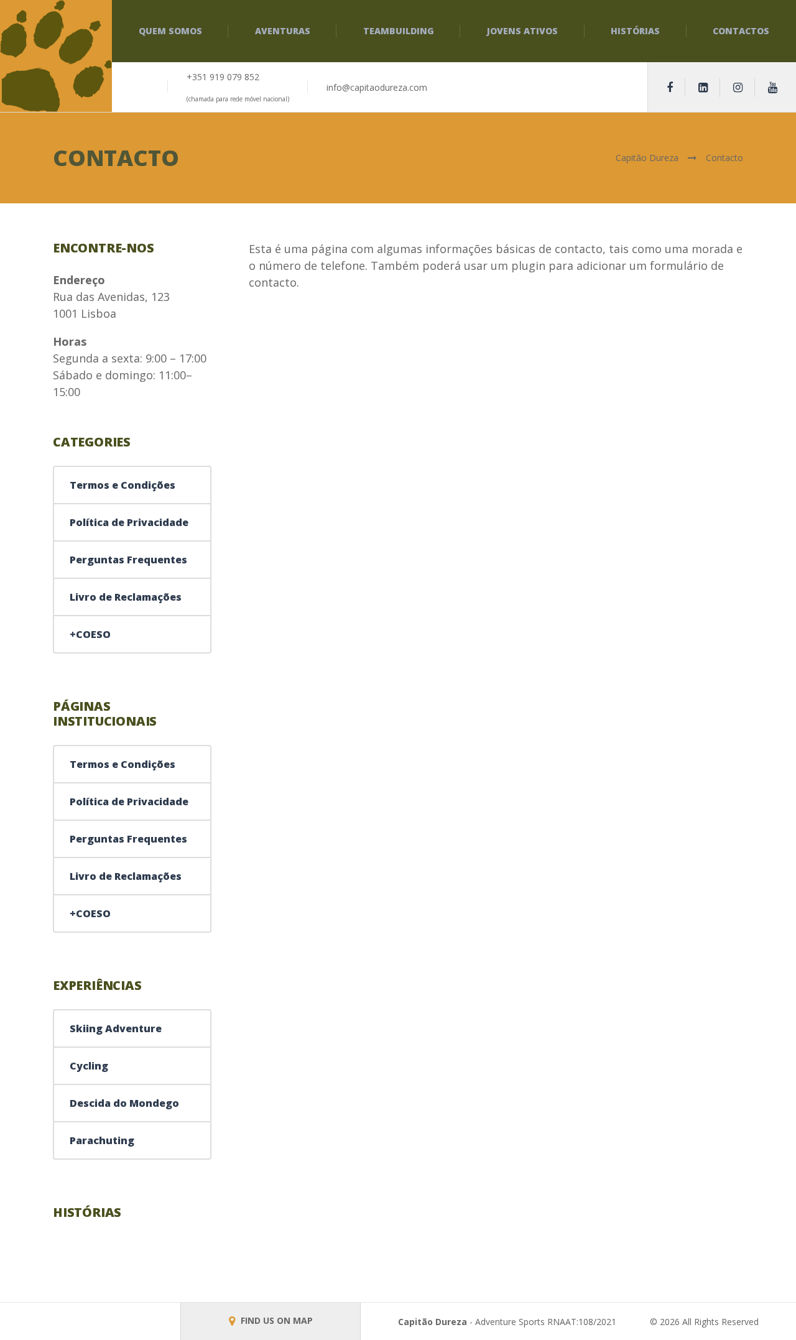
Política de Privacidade (129, 522)
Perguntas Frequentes (128, 559)
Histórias (635, 31)
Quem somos (170, 31)
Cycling (89, 1066)
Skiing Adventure (116, 1028)
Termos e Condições (122, 485)
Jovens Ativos (522, 31)
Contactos (741, 31)
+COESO (90, 634)
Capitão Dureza (432, 1322)
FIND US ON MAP (275, 1320)
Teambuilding (398, 31)
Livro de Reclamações (126, 597)
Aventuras (282, 31)
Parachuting (102, 1140)
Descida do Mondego (124, 1103)
